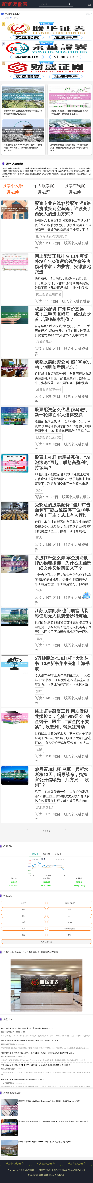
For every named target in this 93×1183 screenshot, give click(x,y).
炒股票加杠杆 (45, 807)
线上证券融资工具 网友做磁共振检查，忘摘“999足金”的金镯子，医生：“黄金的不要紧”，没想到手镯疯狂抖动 (62, 719)
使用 (39, 638)
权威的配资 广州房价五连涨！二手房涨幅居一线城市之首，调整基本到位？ (63, 314)
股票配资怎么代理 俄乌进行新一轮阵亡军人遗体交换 (61, 412)
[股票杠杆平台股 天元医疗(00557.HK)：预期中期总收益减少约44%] (9, 1148)
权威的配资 (44, 341)
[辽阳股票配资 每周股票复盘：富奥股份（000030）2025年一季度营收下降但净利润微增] (9, 1127)
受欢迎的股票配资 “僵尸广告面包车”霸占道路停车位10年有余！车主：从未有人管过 (62, 509)
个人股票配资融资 (46, 1163)
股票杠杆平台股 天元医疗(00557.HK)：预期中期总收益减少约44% (44, 1141)
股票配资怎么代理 (48, 437)
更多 (88, 14)
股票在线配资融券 (77, 1163)
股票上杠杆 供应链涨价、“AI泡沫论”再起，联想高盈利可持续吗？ (62, 462)
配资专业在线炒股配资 (52, 236)
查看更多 (46, 830)
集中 (39, 691)
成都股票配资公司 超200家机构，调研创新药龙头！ (63, 364)
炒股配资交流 (70, 928)
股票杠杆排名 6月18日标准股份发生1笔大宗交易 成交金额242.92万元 (23, 112)
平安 (23, 915)
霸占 (39, 537)
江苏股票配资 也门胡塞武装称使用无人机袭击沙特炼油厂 (63, 613)
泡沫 (39, 490)
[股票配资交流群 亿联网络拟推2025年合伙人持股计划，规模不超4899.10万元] (9, 1107)
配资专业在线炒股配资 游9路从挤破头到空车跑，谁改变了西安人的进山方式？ (63, 208)
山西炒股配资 (70, 903)
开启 (23, 928)
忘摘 (39, 749)
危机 (23, 922)
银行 (23, 909)
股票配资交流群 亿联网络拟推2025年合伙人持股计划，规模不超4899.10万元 (49, 1101)
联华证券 (53, 1174)
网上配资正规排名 (48, 294)
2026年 (69, 922)
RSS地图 (72, 1170)
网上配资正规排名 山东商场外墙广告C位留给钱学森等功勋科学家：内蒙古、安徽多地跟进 (63, 264)
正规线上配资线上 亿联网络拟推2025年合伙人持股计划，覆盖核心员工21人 (69, 112)
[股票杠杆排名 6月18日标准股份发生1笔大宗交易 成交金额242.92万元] (23, 96)
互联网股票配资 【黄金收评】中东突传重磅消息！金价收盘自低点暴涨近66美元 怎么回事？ (69, 147)
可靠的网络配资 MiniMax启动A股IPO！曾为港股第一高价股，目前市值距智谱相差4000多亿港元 (23, 147)
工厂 (69, 915)
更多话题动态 (46, 941)
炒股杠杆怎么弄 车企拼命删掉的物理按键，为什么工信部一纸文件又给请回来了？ (63, 562)
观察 (69, 909)
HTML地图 (80, 1170)
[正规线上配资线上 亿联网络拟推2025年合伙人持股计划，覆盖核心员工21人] (70, 96)
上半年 (23, 903)
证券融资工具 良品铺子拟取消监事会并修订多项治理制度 (22, 1079)
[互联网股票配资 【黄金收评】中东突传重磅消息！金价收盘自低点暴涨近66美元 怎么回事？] (70, 130)
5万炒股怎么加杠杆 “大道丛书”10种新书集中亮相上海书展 (62, 663)
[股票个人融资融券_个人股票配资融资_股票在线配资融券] (15, 4)
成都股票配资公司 (48, 389)
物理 (39, 590)
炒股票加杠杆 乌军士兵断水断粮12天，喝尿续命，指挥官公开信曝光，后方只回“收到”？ (62, 777)
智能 (69, 935)
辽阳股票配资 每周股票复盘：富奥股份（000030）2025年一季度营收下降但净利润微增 (53, 1121)
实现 (23, 935)
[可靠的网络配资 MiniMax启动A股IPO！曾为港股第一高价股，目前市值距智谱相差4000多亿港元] (23, 130)
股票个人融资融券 (15, 1163)
